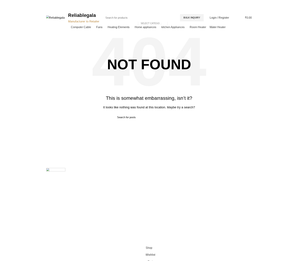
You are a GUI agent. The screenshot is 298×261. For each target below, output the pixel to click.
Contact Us (105, 188)
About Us (104, 182)
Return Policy (159, 188)
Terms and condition (163, 194)
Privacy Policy (159, 177)
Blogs (244, 8)
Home (102, 177)
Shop (102, 194)
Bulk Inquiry (191, 17)
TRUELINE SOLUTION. (188, 239)
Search (172, 18)
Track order (105, 200)
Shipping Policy (160, 182)
